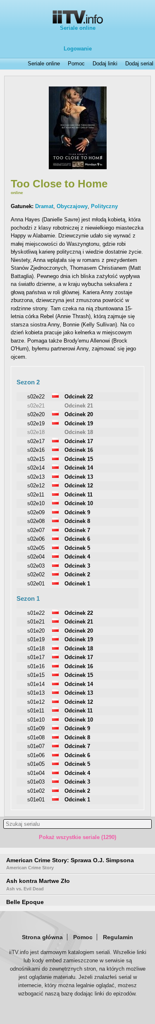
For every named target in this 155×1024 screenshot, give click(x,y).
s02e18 (36, 432)
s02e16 (36, 450)
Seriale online (77, 28)
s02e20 (36, 414)
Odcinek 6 (77, 539)
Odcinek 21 (78, 406)
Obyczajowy (72, 206)
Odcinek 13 (78, 477)
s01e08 (36, 737)
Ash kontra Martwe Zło (38, 884)
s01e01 (36, 799)
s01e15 (36, 675)
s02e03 (36, 566)
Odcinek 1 (77, 583)
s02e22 (36, 396)
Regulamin (118, 937)
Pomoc (76, 64)
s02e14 (36, 468)
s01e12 (36, 702)
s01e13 (36, 693)
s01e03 (36, 782)
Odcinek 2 (77, 574)
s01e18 (36, 648)
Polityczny (104, 206)
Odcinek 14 (78, 468)
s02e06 (36, 539)
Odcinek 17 (78, 441)
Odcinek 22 (78, 396)
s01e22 (36, 613)
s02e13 (36, 477)
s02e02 (36, 574)
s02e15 (36, 459)
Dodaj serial (139, 64)
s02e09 (36, 512)
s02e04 (36, 557)
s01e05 (36, 764)
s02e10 (36, 503)
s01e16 (36, 666)
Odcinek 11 (78, 495)
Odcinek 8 (77, 521)
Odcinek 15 (78, 459)
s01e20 (36, 631)
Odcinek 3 (77, 566)
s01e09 (36, 728)
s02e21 (36, 406)
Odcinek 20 (78, 414)
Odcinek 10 (78, 503)
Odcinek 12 (78, 485)
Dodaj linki (105, 64)
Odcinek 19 (78, 423)
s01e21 (36, 622)
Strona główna (42, 937)
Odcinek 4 (77, 557)
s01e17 (36, 657)
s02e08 (36, 521)
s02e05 (36, 548)
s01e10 (36, 720)
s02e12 (36, 485)
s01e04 (36, 773)
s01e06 (36, 755)
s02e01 (36, 583)
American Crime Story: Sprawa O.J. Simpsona (70, 863)
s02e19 (36, 423)
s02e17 (36, 441)
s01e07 (36, 746)
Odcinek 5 (77, 548)
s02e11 (35, 495)
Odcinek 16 (78, 450)
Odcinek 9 (77, 512)
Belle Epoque (25, 902)
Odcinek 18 (78, 432)
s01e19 (36, 639)
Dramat (44, 206)
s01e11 (35, 710)
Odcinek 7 (77, 530)
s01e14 (36, 684)
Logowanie (78, 49)
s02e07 (36, 530)
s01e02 (36, 791)
